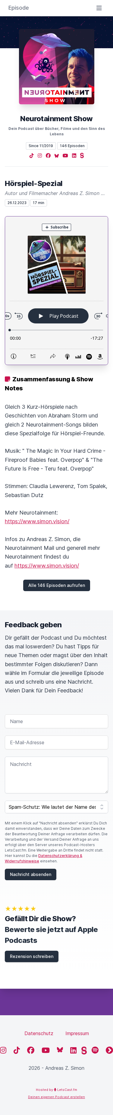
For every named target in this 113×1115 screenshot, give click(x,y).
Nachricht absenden (30, 874)
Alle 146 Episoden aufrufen (56, 585)
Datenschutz (38, 1033)
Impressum (77, 1033)
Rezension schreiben (31, 956)
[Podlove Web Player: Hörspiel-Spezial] (56, 290)
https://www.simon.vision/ (37, 521)
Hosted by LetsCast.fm (56, 1090)
